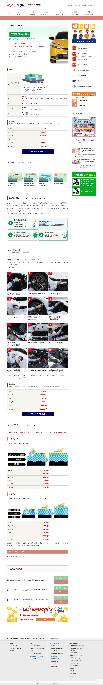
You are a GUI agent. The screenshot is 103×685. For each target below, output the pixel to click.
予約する (61, 582)
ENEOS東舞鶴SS (55, 658)
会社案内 (71, 5)
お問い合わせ (78, 5)
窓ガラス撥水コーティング (57, 653)
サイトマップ (93, 5)
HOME (11, 643)
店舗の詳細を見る (61, 578)
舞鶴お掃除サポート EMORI (76, 655)
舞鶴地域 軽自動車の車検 (37, 648)
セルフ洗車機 (54, 651)
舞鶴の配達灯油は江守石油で (77, 645)
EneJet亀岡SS (54, 664)
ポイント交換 (74, 652)
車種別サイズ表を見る (38, 151)
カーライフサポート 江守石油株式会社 (50, 683)
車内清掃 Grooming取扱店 (57, 648)
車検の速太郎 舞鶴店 (35, 645)
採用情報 (86, 5)
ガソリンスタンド (54, 656)
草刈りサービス (74, 663)
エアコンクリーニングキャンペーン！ (81, 139)
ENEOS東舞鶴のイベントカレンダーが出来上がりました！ (88, 150)
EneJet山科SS (54, 666)
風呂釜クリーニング (75, 658)
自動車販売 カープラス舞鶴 (36, 656)
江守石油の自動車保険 (75, 665)
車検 (31, 643)
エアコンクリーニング (76, 660)
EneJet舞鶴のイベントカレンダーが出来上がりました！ (88, 160)
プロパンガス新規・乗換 (76, 643)
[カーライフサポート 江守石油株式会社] (24, 4)
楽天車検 (33, 651)
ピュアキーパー (54, 645)
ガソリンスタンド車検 (35, 653)
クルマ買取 (33, 658)
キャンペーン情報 (13, 645)
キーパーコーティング (55, 643)
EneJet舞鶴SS (54, 661)
